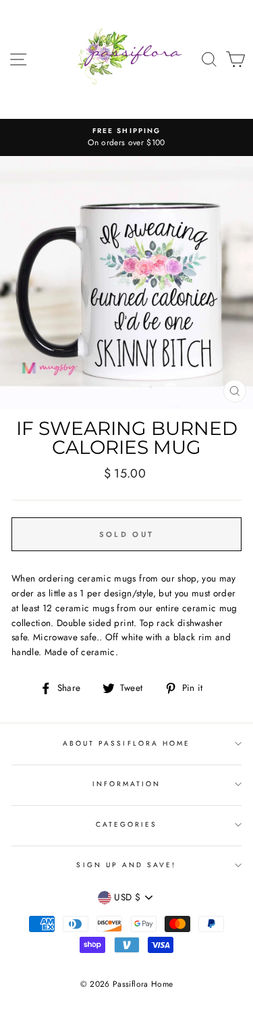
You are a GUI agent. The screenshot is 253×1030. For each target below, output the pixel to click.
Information (126, 784)
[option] (126, 138)
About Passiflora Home (126, 743)
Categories (127, 824)
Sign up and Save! (126, 865)
